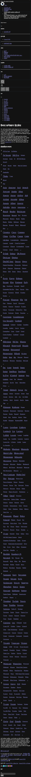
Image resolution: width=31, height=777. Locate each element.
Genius (22, 328)
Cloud (11, 250)
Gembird (5, 338)
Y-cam (6, 704)
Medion (19, 464)
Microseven (7, 461)
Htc (15, 357)
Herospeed (15, 349)
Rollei (24, 568)
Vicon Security (24, 647)
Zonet (19, 725)
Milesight (18, 457)
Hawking (19, 360)
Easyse (22, 289)
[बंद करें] (1, 772)
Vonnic (18, 650)
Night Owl (20, 474)
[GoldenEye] (10, 766)
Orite (20, 506)
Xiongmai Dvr (7, 690)
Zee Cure (17, 734)
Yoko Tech (11, 714)
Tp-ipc (5, 615)
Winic (27, 677)
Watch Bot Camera (21, 667)
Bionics (12, 219)
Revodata (6, 564)
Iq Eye (6, 375)
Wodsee (26, 670)
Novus (11, 485)
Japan (26, 400)
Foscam (6, 300)
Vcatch (25, 653)
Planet (15, 516)
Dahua (12, 253)
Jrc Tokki (25, 397)
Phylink (25, 523)
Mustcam (26, 467)
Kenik (5, 417)
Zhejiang (5, 731)
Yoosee (13, 704)
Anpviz (20, 203)
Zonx (23, 731)
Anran (13, 195)
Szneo (22, 587)
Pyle (20, 523)
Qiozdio (12, 550)
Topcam (16, 615)
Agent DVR (7, 39)
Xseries (5, 697)
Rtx (22, 558)
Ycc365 (5, 708)
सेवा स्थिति (11, 18)
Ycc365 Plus (7, 711)
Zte (15, 725)
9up (4, 183)
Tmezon (23, 615)
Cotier (26, 236)
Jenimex (5, 400)
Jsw (20, 397)
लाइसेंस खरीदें (7, 12)
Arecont (6, 191)
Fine (4, 303)
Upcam (14, 633)
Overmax (18, 496)
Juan (27, 393)
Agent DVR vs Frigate (24, 763)
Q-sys (8, 547)
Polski (5, 114)
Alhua (21, 199)
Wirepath (6, 680)
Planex (13, 520)
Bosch (5, 211)
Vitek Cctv (6, 653)
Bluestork (6, 219)
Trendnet (7, 601)
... (27, 207)
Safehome (16, 591)
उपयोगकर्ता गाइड (8, 9)
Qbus (17, 547)
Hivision (12, 360)
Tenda (12, 612)
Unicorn (20, 633)
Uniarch (24, 626)
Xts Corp (21, 690)
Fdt (26, 300)
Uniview (6, 623)
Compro (21, 232)
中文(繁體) (7, 120)
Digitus (15, 257)
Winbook (6, 667)
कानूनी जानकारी (17, 755)
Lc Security (6, 445)
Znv (25, 728)
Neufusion (22, 492)
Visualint (12, 650)
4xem (4, 165)
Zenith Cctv (19, 728)
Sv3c (20, 579)
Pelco (22, 516)
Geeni (22, 331)
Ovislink (5, 506)
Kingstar (11, 420)
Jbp (4, 403)
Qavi (13, 547)
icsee (9, 367)
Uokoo (19, 626)
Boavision (6, 215)
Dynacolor (18, 265)
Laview (19, 431)
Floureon (14, 300)
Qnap (17, 534)
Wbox (11, 670)
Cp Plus (12, 236)
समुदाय (18, 16)
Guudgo (19, 324)
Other (5, 496)
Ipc (4, 367)
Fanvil (15, 303)
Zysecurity (6, 734)
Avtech (25, 187)
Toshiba (12, 605)
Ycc (20, 708)
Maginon (15, 449)
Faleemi (9, 303)
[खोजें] (2, 82)
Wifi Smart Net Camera (22, 674)
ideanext (19, 379)
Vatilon (13, 653)
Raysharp (12, 568)
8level (4, 180)
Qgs (4, 547)
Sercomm (22, 575)
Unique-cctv (6, 633)
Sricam (13, 579)
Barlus (5, 222)
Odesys (26, 509)
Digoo (24, 261)
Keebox (14, 417)
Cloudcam (6, 246)
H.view (24, 354)
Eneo (17, 289)
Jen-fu (22, 400)
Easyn (11, 278)
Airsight (13, 199)
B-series (24, 215)
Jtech (11, 400)
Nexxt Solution (7, 482)
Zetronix (17, 731)
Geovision (7, 317)
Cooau (27, 246)
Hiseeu (23, 342)
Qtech (20, 537)
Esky (27, 289)
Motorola (25, 449)
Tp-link (15, 601)
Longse (20, 435)
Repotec (18, 568)
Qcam (5, 544)
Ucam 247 (6, 626)
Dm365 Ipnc (8, 261)
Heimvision (8, 353)
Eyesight (16, 286)
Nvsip (27, 485)
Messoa (15, 461)
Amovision (21, 207)
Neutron (21, 482)
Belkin (10, 222)
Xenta (5, 700)
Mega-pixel (19, 453)
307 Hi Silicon (21, 159)
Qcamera (23, 547)
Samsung (7, 575)
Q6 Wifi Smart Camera (10, 537)
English (6, 99)
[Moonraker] (5, 766)
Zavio (5, 721)
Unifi (24, 623)
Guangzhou (6, 331)
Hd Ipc (15, 342)
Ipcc (27, 375)
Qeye (25, 544)
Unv (13, 623)
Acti (19, 187)
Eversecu (11, 292)
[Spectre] (3, 766)
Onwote (16, 502)
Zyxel (5, 725)
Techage (20, 609)
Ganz (12, 331)
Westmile (21, 677)
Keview (27, 411)
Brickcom (21, 211)
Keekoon (5, 411)
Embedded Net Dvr (8, 289)
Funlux (5, 306)
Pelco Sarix (13, 523)
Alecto (13, 207)
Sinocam (6, 591)
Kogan (23, 407)
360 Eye (15, 155)
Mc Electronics (7, 470)
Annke (14, 191)
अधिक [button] (5, 13)
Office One (6, 499)
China (5, 236)
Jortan (23, 393)
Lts (13, 431)
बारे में (5, 15)
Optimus (15, 509)
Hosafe (25, 346)
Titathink (16, 619)
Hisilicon (5, 360)
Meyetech (19, 467)
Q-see (5, 534)
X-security (17, 694)
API (21, 16)
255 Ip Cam (6, 151)
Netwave (5, 488)
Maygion (5, 464)
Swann (6, 579)
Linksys (22, 427)
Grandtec (25, 324)
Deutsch (6, 102)
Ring (15, 561)
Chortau (5, 250)
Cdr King (6, 240)
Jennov (5, 393)
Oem (9, 509)
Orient (11, 502)
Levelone (14, 427)
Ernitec (5, 296)
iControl (13, 375)
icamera (5, 379)
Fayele (5, 313)
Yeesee (10, 717)
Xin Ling (18, 697)
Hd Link (25, 360)
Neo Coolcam (9, 474)
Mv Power (12, 467)
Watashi (5, 670)
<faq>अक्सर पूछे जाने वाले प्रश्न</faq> (13, 55)
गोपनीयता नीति (26, 753)
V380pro (24, 650)
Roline (12, 564)
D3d (9, 271)
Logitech (7, 431)
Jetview (11, 397)
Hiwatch (6, 346)
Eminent (18, 282)
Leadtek (14, 439)
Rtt (20, 561)
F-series (23, 306)
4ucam (10, 165)
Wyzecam (26, 664)
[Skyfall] (7, 766)
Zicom (12, 731)
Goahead (15, 334)
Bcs (19, 215)
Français (6, 105)
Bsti (4, 228)
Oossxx (5, 502)
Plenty (17, 526)
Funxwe (11, 306)
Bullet (23, 219)
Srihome (15, 594)
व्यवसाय (13, 15)
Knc (9, 417)
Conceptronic (14, 240)
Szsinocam (7, 583)
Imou (22, 367)
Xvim (10, 694)
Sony (14, 575)
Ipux (16, 382)
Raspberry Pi (16, 554)
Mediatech (26, 464)
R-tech (17, 564)
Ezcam (5, 292)
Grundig (5, 328)
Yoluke (26, 704)
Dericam (6, 257)
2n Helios (14, 151)
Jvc (26, 390)
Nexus (18, 488)
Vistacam (6, 660)
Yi (10, 708)
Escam (6, 282)
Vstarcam (15, 643)
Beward (14, 215)
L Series (13, 442)
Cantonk (5, 243)
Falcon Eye (19, 310)
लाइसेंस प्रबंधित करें (15, 12)
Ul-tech (21, 629)
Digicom (10, 268)
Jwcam (5, 397)
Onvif (12, 496)
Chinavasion (23, 240)
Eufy (26, 282)
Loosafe (13, 435)
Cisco (14, 232)
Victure (24, 643)
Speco (15, 587)
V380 (10, 647)
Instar (5, 371)
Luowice (20, 439)
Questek (12, 534)
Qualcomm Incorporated (15, 544)
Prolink (23, 530)
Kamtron (22, 414)
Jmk (16, 397)
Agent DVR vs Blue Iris (12, 763)
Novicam (21, 485)
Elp (4, 286)
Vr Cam (16, 647)
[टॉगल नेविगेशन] (7, 89)
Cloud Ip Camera (20, 243)
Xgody (10, 700)
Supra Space (7, 594)
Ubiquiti (19, 623)
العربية (5, 100)
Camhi (11, 243)
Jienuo (11, 393)
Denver (18, 262)
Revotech (6, 558)
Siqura (11, 597)
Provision (6, 523)
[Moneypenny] (8, 766)
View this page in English (7, 1)
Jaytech (16, 400)
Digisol (24, 268)
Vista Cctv (24, 656)
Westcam (6, 677)
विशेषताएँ (9, 15)
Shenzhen (7, 587)
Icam (11, 379)
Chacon (12, 246)
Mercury (16, 470)
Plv (8, 526)
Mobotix (6, 449)
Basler (18, 219)
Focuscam (11, 310)
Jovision (17, 393)
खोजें (2, 775)
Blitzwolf (23, 225)
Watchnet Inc (18, 670)
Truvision (6, 612)
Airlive (20, 195)
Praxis (12, 526)
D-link (5, 253)
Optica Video (15, 499)
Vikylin (19, 653)
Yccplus (14, 711)
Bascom (5, 225)
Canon (20, 236)
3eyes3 (5, 162)
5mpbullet (6, 172)
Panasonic (7, 516)
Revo (22, 564)
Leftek (19, 442)
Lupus (5, 439)
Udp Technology (12, 629)
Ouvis (22, 502)
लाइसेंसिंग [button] (6, 10)
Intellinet (22, 371)
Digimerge (17, 268)
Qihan (22, 534)
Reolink (6, 554)
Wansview (17, 664)
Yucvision (24, 714)
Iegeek (16, 367)
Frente (17, 313)
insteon (21, 375)
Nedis (23, 488)
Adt (26, 195)
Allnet (13, 203)
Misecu (5, 467)
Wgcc (12, 674)
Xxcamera (6, 687)
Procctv (12, 530)
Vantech (5, 650)
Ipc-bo (12, 382)
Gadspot (13, 324)
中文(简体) (7, 118)
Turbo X (13, 609)
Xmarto (15, 690)
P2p (4, 526)
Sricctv (17, 583)
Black (17, 225)
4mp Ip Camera (22, 165)
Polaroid (6, 520)
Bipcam (22, 222)
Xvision (6, 684)
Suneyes (24, 583)
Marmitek (22, 461)
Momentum (8, 457)
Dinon (5, 271)
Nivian (5, 492)
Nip (16, 485)
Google (22, 334)
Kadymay (20, 411)
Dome (14, 271)
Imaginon (5, 382)
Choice (16, 250)
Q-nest (24, 540)
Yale (25, 711)
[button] (2, 86)
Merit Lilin (7, 453)
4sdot (14, 165)
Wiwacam (6, 674)
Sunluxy (5, 597)
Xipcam (25, 697)
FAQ (7, 756)
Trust (4, 619)
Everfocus (10, 286)
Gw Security (8, 321)
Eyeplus (23, 292)
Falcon (5, 310)
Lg (9, 439)
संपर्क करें (16, 18)
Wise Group (13, 680)
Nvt (4, 478)
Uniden (13, 626)
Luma (24, 442)
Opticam (23, 499)
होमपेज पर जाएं (11, 759)
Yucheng (19, 704)
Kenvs (20, 417)
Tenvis (23, 601)
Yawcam (14, 708)
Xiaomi (24, 684)
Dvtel (4, 268)
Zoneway (25, 721)
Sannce (23, 591)
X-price (5, 694)
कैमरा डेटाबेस (13, 16)
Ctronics (6, 232)
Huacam (20, 357)
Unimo (26, 633)
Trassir (17, 612)
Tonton (11, 615)
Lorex (5, 427)
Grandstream (18, 317)
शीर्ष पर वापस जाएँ (5, 751)
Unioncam (11, 636)
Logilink (25, 435)
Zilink (24, 725)
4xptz (4, 169)
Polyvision (24, 526)
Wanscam (7, 664)
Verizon (17, 656)
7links (5, 176)
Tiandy (10, 619)
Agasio (6, 203)
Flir (21, 300)
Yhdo (15, 717)
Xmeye (12, 684)
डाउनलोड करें (7, 8)
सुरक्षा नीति (24, 755)
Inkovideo (22, 382)
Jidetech (13, 390)
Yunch (5, 717)
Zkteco (12, 728)
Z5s (12, 734)
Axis (5, 187)
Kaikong (15, 407)
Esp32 (22, 286)
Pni (23, 520)
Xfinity (24, 694)
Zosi (11, 721)
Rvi (13, 558)
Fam (25, 310)
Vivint (5, 647)
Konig (11, 414)
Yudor (20, 711)
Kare (25, 417)
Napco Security (13, 492)
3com (10, 159)
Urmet (5, 636)
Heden (5, 357)
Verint (11, 656)
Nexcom (12, 488)
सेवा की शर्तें (4, 755)
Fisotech (17, 306)
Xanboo (13, 687)
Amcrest (11, 187)
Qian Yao (6, 550)
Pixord (19, 520)
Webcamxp (13, 677)
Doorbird (25, 271)
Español (6, 103)
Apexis (6, 195)
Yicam (18, 714)
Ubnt (4, 629)
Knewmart (13, 411)
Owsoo (25, 506)
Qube (18, 540)
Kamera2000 (19, 420)
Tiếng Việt (6, 117)
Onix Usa (6, 512)
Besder (12, 211)
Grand (17, 331)
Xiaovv (19, 687)
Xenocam (12, 697)
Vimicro (5, 656)
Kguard (16, 414)
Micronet (12, 464)
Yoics (4, 714)
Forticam (11, 313)
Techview (6, 609)
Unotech (25, 636)
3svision (5, 159)
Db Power (21, 253)
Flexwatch (21, 303)
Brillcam (16, 222)
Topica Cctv (24, 612)
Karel (25, 420)
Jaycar (20, 390)
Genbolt (18, 321)
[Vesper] (11, 766)
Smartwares (22, 594)
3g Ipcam (7, 155)
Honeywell (16, 346)
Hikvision (7, 342)
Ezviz (5, 278)
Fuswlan (22, 313)
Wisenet (12, 667)
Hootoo (6, 349)
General (6, 325)
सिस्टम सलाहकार (8, 76)
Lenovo (26, 439)
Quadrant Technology (9, 540)
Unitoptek (19, 636)
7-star (11, 176)
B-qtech (11, 225)
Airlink (6, 199)
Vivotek (6, 643)
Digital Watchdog (8, 265)
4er (9, 169)
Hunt (10, 357)
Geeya (17, 328)
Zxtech (10, 725)
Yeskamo (25, 708)
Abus (20, 191)
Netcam (11, 478)
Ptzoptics (6, 530)
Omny (5, 509)
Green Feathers (7, 334)
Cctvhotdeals (20, 246)
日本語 (6, 111)
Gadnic (11, 328)
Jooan (5, 390)
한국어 (6, 112)
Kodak (5, 420)
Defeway (25, 265)
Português (6, 115)
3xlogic (23, 155)
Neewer (5, 485)
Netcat (15, 482)
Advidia (6, 207)
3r (14, 159)
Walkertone (22, 680)
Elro (12, 282)
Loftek (6, 435)
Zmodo (18, 721)
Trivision (20, 605)
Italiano (6, 109)
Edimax (19, 278)
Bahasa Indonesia (8, 108)
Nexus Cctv (19, 478)
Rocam (17, 558)
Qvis (27, 534)
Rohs (11, 561)
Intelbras (13, 371)
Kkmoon (6, 407)
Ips (15, 379)
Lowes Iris (6, 442)
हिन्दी (5, 106)
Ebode (17, 292)
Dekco (19, 271)
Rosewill (5, 561)
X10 (18, 684)
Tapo (5, 605)
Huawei (26, 357)
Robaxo (5, 568)
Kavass (5, 414)
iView (4, 386)
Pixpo (17, 530)
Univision (6, 639)
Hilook (17, 353)
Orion (21, 509)
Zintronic (6, 728)
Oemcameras (13, 506)
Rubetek (5, 571)
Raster (24, 561)
